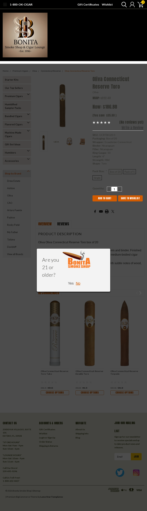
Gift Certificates (88, 4)
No (78, 283)
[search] (123, 4)
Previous (39, 102)
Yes (71, 283)
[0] (139, 4)
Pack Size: (100, 171)
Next (85, 102)
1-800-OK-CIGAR (21, 4)
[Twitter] (113, 211)
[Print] (107, 211)
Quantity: (98, 188)
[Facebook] (95, 211)
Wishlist (107, 4)
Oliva (95, 92)
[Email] (101, 211)
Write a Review (132, 127)
